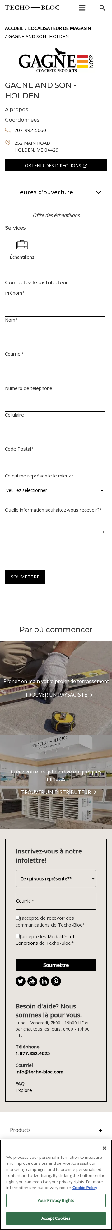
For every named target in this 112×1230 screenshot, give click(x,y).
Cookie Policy (84, 1187)
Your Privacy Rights (56, 1200)
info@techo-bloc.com (39, 1071)
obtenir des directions (53, 165)
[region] (56, 1184)
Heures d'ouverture (44, 192)
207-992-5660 (30, 130)
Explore (24, 1090)
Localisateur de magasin (59, 28)
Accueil (14, 28)
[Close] (104, 1148)
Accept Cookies (56, 1218)
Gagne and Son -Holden (38, 36)
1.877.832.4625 (33, 1053)
